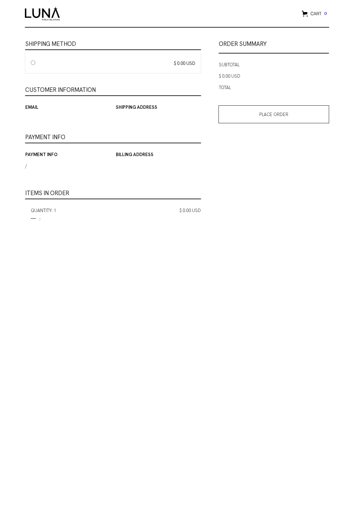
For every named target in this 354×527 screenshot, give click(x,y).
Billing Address (134, 154)
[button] (313, 14)
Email (31, 107)
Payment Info (41, 154)
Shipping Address (136, 107)
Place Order (273, 114)
